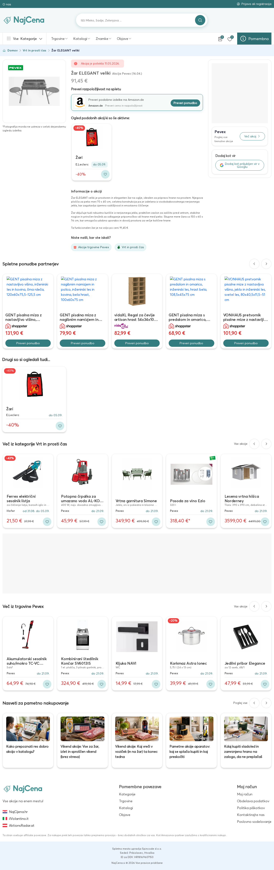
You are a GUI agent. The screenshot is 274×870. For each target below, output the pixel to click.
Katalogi (80, 38)
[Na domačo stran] (23, 788)
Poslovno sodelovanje (254, 821)
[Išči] (200, 20)
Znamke (102, 38)
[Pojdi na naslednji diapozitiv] (266, 264)
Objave (122, 38)
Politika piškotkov (251, 808)
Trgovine (58, 38)
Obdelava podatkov (253, 801)
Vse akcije (240, 444)
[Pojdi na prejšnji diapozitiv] (254, 264)
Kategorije (25, 38)
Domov (12, 50)
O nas (7, 4)
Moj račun (244, 794)
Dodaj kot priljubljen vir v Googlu (242, 165)
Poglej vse (240, 703)
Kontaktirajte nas (251, 815)
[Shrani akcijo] (105, 174)
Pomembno (258, 38)
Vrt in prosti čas (34, 50)
